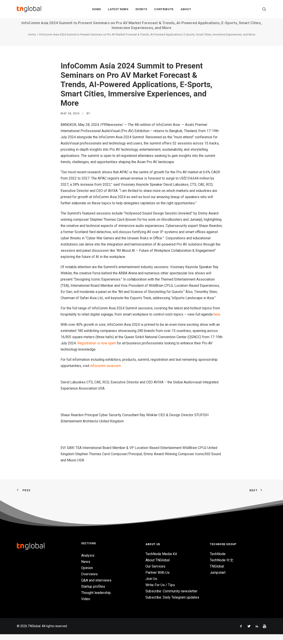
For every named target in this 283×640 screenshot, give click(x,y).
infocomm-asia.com (105, 366)
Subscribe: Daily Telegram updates (172, 597)
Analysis (87, 555)
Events (141, 9)
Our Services (155, 566)
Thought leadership (96, 593)
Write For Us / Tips (160, 585)
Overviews (89, 574)
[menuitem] (96, 9)
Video (85, 599)
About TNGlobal (157, 560)
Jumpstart (218, 572)
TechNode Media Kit (161, 554)
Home (96, 9)
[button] (264, 9)
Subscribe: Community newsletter (171, 591)
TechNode (218, 554)
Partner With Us (157, 572)
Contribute (164, 9)
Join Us (151, 579)
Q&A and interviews (96, 580)
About (186, 9)
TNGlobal (217, 566)
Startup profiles (93, 586)
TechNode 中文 (221, 560)
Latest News (118, 9)
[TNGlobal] (29, 9)
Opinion (87, 568)
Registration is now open (96, 343)
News (85, 562)
